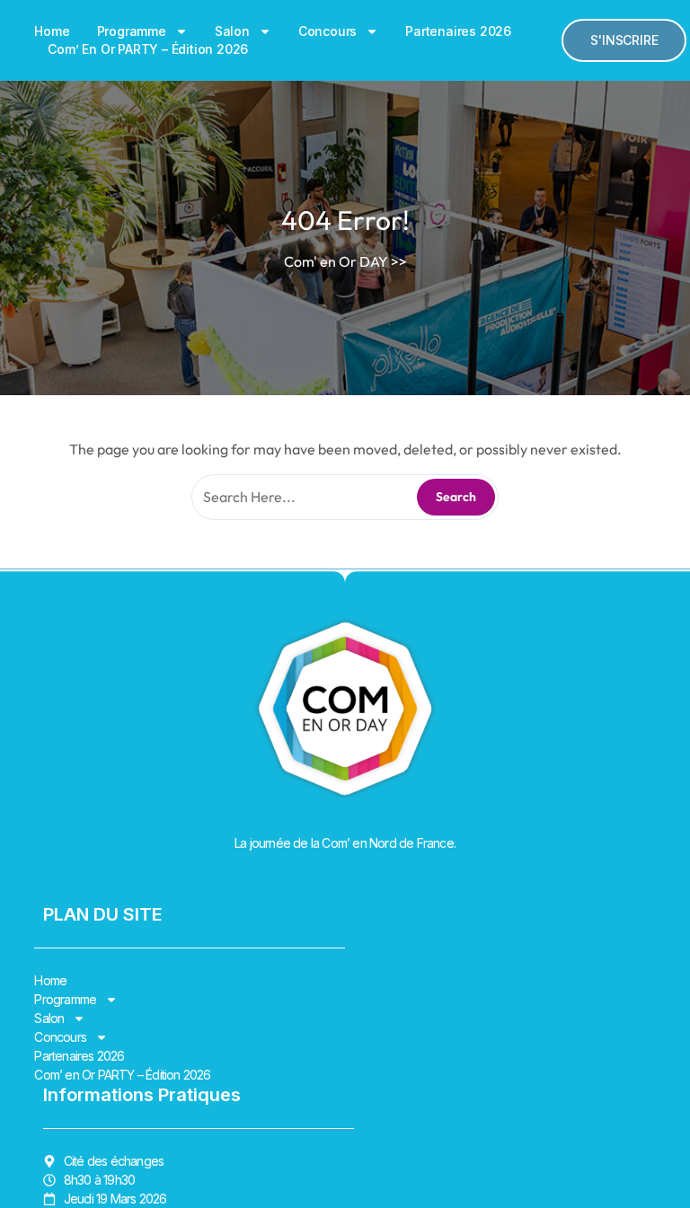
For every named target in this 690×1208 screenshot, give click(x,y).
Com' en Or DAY (336, 261)
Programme (131, 31)
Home (51, 31)
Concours (327, 31)
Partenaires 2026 (458, 31)
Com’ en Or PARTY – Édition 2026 (148, 49)
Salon (232, 31)
